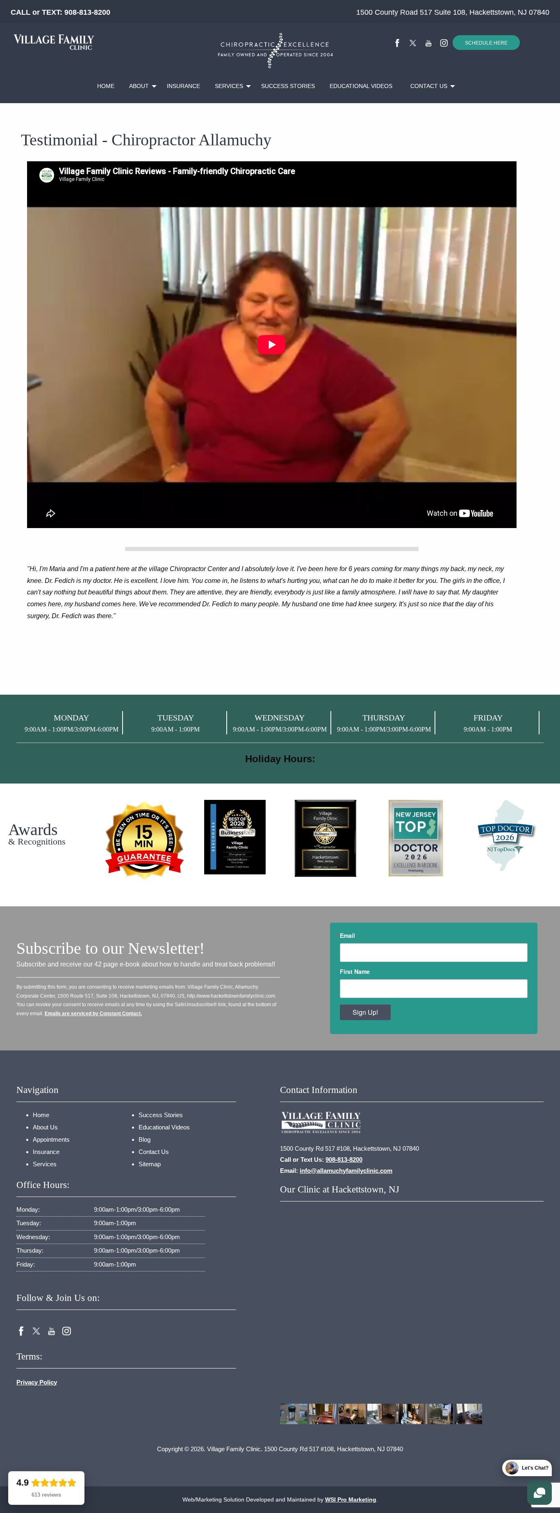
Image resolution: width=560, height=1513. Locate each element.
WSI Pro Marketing (350, 1499)
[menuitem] (106, 86)
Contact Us (428, 86)
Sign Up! (365, 1012)
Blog (144, 1139)
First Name (355, 971)
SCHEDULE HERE (486, 43)
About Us (45, 1127)
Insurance (183, 86)
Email (347, 935)
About (139, 86)
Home (105, 86)
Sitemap (150, 1164)
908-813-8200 (87, 12)
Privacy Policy (36, 1382)
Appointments (51, 1139)
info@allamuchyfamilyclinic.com (346, 1170)
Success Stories (288, 86)
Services (229, 86)
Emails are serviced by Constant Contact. (93, 1013)
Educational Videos (361, 86)
